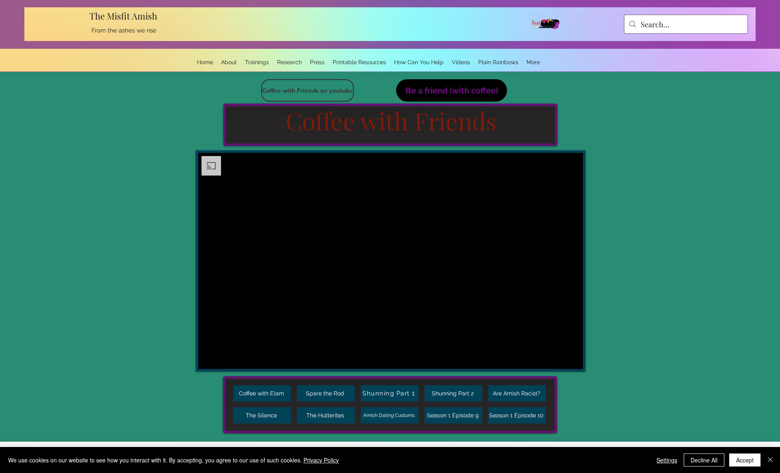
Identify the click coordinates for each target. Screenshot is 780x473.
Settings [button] (666, 460)
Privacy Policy (321, 460)
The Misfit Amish (124, 16)
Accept (745, 460)
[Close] (770, 459)
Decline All (704, 460)
